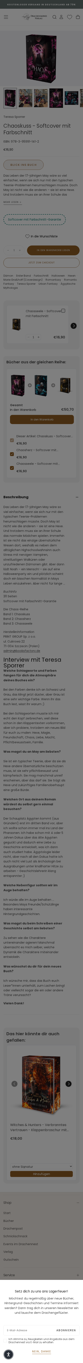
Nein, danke (41, 1351)
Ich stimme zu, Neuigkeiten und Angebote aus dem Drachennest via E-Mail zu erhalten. (41, 1340)
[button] (8, 1354)
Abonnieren (66, 1330)
